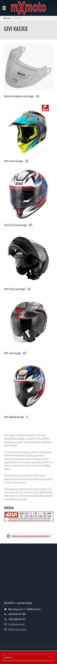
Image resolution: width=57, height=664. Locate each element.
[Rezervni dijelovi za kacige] (28, 66)
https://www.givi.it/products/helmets (30, 535)
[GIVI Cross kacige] (28, 129)
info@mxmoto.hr (16, 624)
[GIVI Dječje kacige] (28, 385)
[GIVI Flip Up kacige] (28, 258)
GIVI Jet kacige (15, 353)
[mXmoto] (28, 7)
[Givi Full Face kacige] (28, 193)
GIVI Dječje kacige (16, 417)
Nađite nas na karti (17, 629)
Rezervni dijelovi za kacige (21, 96)
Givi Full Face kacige (18, 225)
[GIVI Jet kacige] (28, 321)
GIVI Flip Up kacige (17, 289)
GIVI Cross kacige (16, 161)
